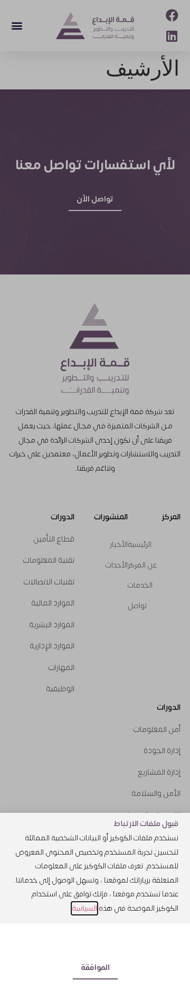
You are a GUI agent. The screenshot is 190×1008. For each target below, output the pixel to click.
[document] (95, 504)
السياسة (84, 908)
